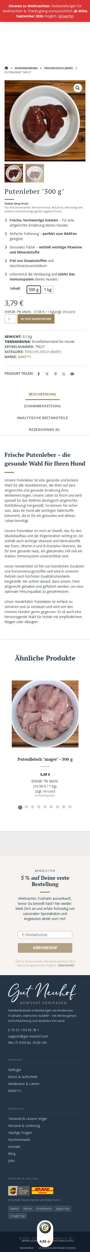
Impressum (30, 1240)
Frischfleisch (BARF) (58, 68)
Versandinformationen (57, 1248)
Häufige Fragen (20, 1132)
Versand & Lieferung (24, 1125)
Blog (11, 1153)
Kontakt (14, 1146)
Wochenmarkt (19, 1139)
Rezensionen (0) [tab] (44, 429)
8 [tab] (64, 807)
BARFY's (24, 356)
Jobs (11, 1160)
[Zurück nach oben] (45, 843)
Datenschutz (66, 965)
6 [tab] (51, 807)
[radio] (33, 289)
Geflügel (14, 1069)
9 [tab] (70, 807)
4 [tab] (39, 807)
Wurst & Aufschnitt (22, 1076)
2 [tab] (26, 807)
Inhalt (15, 288)
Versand (69, 311)
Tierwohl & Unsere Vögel (27, 1118)
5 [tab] (45, 807)
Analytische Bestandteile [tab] (42, 417)
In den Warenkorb (36, 319)
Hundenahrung (26, 68)
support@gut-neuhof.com (28, 1036)
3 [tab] (33, 807)
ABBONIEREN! (45, 948)
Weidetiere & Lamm (23, 1083)
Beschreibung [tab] (42, 394)
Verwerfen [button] (66, 16)
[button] (77, 88)
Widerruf (27, 1248)
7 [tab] (57, 807)
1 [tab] (20, 807)
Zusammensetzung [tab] (42, 406)
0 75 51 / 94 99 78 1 (23, 1030)
